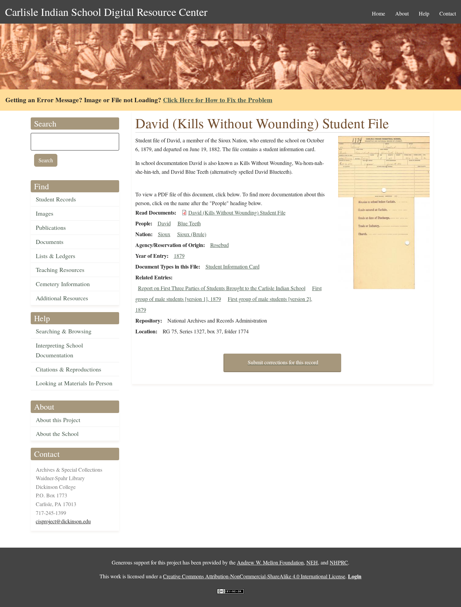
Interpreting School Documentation (59, 350)
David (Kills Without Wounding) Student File (237, 212)
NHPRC (339, 562)
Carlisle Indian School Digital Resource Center (106, 11)
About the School (57, 434)
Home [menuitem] (378, 13)
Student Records (56, 199)
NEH (312, 562)
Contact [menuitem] (447, 13)
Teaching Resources (60, 270)
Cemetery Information (63, 284)
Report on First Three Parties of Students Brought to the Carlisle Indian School (221, 288)
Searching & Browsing (63, 331)
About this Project (58, 420)
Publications (51, 227)
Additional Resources (62, 298)
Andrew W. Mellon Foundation (270, 562)
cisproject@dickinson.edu (63, 521)
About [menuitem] (402, 13)
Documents (49, 242)
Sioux (164, 234)
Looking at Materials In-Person (74, 383)
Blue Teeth (189, 223)
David (164, 223)
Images (44, 213)
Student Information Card (233, 266)
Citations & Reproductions (68, 369)
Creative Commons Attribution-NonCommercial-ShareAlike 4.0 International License (254, 576)
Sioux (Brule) (191, 234)
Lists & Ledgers (55, 256)
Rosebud (219, 244)
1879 (179, 255)
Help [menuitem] (424, 13)
